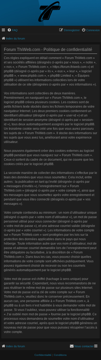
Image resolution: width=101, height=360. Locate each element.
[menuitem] (12, 30)
